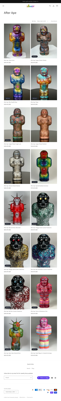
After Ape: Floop (34, 102)
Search (28, 368)
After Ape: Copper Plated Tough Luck (12, 144)
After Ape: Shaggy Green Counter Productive (41, 227)
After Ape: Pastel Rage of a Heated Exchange (41, 353)
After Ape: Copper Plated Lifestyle (38, 60)
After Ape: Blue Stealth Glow (10, 102)
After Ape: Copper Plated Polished (38, 144)
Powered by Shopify (14, 397)
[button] (3, 6)
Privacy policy (30, 397)
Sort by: (34, 21)
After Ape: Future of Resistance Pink (39, 311)
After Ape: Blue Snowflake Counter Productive (41, 269)
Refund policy (22, 397)
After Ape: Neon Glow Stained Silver (12, 353)
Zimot (8, 397)
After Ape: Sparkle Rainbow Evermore (39, 185)
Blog (33, 368)
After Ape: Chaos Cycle (9, 60)
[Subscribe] (30, 378)
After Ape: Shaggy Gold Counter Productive (14, 269)
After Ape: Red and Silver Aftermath (12, 227)
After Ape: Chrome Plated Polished (12, 185)
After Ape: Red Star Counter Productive (13, 311)
